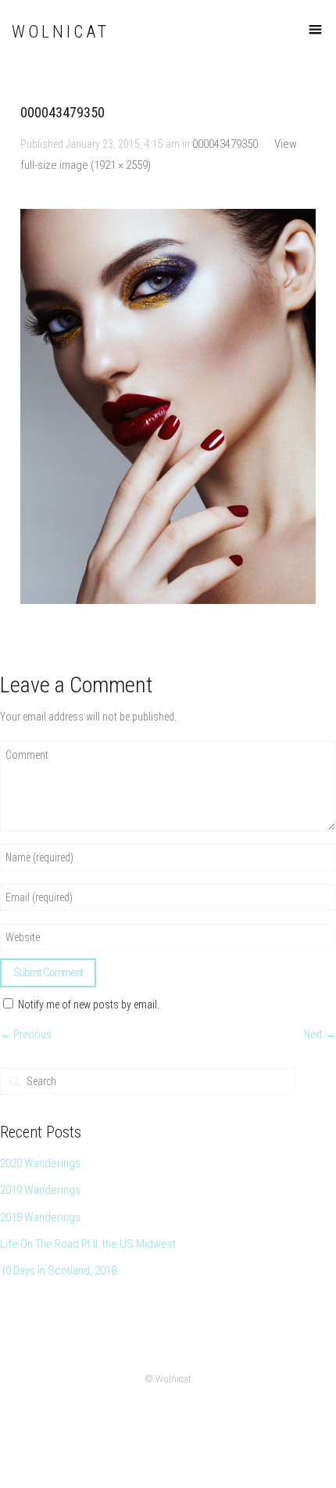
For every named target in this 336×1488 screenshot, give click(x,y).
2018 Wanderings (40, 1217)
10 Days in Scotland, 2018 (58, 1270)
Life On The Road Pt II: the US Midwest (88, 1244)
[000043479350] (168, 406)
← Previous (26, 1034)
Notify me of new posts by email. (88, 1004)
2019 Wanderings (40, 1190)
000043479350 (225, 144)
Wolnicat (60, 31)
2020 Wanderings (40, 1163)
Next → (320, 1034)
